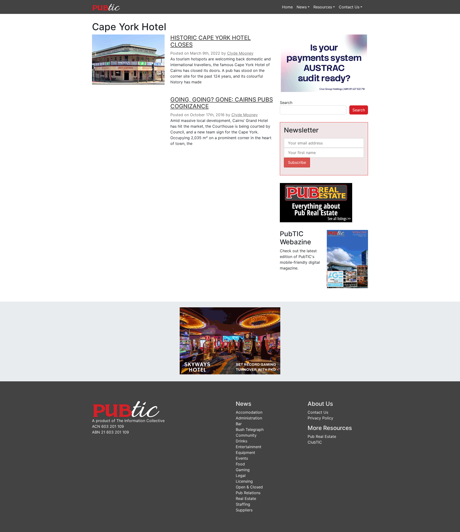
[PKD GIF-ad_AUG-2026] (230, 340)
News (302, 7)
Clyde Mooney (240, 53)
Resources (322, 7)
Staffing (243, 504)
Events (242, 458)
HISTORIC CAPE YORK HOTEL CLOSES (210, 41)
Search (286, 102)
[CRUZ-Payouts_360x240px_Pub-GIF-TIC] (324, 62)
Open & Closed (249, 487)
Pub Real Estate (322, 436)
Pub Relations (248, 492)
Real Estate (246, 498)
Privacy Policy (320, 418)
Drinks (241, 441)
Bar (239, 423)
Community (246, 435)
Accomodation (249, 412)
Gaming (243, 469)
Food (240, 464)
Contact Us (349, 7)
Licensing (244, 481)
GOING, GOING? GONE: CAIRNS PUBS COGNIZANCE (221, 103)
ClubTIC (315, 442)
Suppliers (244, 510)
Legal (241, 475)
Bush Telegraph (250, 429)
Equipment (245, 452)
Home (287, 7)
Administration (249, 418)
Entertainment (248, 446)
